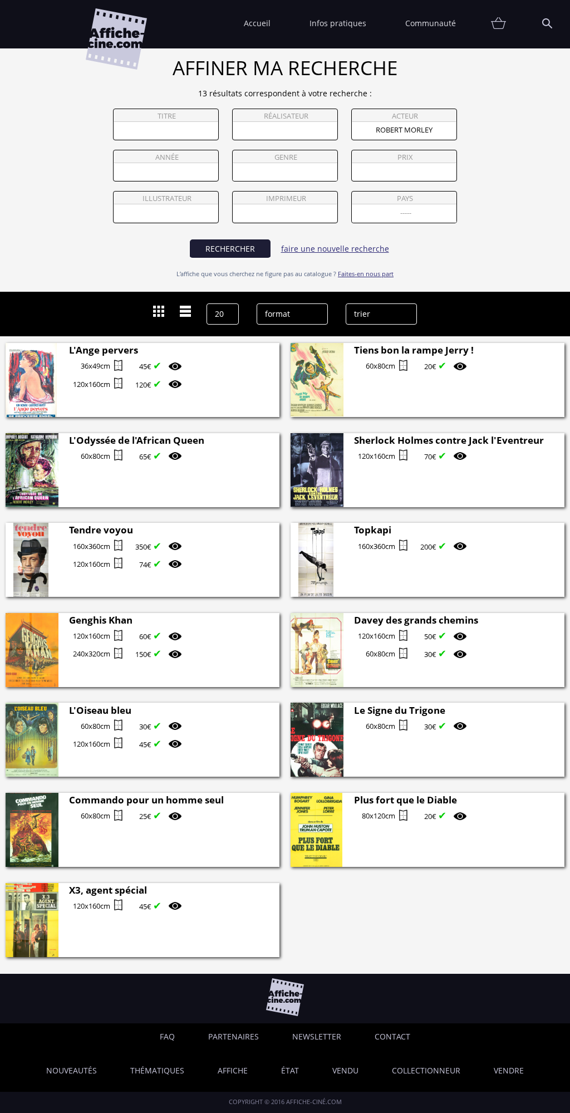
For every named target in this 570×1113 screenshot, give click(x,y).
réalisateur (286, 116)
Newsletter (316, 1036)
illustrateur (166, 198)
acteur (405, 116)
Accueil (257, 23)
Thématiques (157, 1070)
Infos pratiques (337, 23)
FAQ (167, 1036)
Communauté (430, 23)
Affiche (233, 1070)
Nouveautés (71, 1070)
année (167, 157)
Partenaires (233, 1036)
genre (285, 157)
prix (405, 157)
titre (167, 116)
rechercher (230, 248)
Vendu (345, 1070)
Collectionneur (426, 1070)
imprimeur (286, 198)
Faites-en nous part (366, 273)
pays (405, 198)
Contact (392, 1036)
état (290, 1070)
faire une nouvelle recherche (335, 248)
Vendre (509, 1070)
